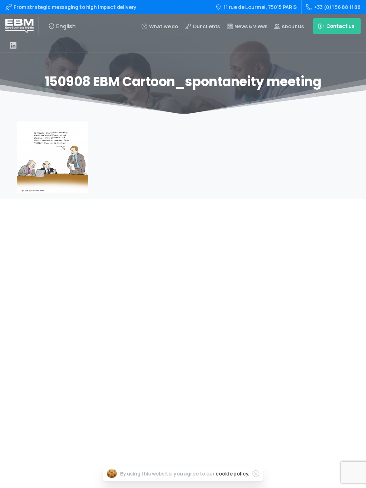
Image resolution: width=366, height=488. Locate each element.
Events (168, 347)
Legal (166, 393)
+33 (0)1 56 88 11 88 (337, 7)
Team (167, 359)
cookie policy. (232, 473)
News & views (176, 381)
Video (167, 336)
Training (170, 325)
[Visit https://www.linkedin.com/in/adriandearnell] (13, 45)
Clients (169, 370)
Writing (169, 313)
